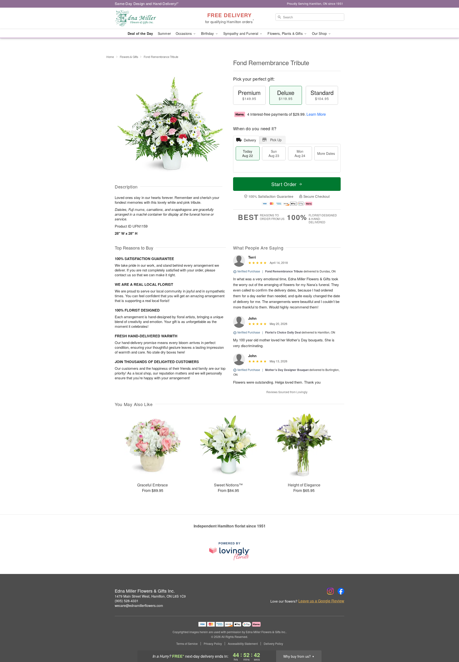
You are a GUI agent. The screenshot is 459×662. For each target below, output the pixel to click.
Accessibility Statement (243, 643)
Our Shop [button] (320, 33)
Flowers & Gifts (129, 57)
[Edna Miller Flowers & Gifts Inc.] (149, 18)
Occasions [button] (184, 33)
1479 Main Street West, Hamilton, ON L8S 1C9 (150, 596)
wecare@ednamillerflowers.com (139, 605)
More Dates (326, 153)
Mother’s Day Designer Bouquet (287, 370)
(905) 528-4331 (126, 600)
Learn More (316, 114)
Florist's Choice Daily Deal (283, 332)
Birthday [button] (208, 33)
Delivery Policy (273, 643)
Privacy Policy (213, 643)
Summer (164, 33)
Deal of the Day (140, 33)
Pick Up (276, 139)
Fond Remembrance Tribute (284, 271)
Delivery (250, 140)
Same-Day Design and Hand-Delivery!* (147, 3)
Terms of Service (187, 643)
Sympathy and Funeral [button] (241, 33)
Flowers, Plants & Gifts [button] (285, 33)
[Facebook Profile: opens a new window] (341, 591)
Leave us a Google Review (321, 601)
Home (110, 57)
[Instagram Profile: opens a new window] (330, 591)
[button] (446, 642)
